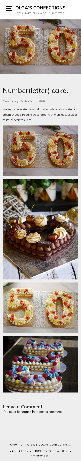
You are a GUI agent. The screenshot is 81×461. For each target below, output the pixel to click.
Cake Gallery (10, 101)
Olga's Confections (40, 8)
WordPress (40, 455)
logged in (28, 412)
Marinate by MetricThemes (30, 451)
